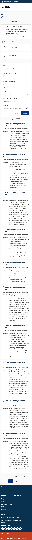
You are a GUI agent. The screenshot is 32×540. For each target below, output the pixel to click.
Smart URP (4, 523)
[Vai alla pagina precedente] (5, 481)
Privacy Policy (5, 536)
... (21, 481)
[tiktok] (17, 529)
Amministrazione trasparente (22, 499)
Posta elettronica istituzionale (10, 517)
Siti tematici (4, 512)
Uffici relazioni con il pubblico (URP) (12, 520)
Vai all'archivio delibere (10, 17)
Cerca (5, 66)
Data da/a (6, 105)
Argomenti (4, 509)
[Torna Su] (26, 534)
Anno (14, 73)
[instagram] (9, 529)
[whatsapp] (3, 529)
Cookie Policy (5, 533)
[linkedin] (11, 529)
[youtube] (14, 529)
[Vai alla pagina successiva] (26, 481)
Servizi (3, 501)
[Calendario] (27, 108)
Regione (3, 499)
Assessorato (7, 85)
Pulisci (16, 113)
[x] (20, 529)
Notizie (3, 507)
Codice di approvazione (10, 98)
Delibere (14, 21)
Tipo (4, 91)
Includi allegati (7, 73)
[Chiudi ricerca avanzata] (27, 82)
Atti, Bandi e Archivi (7, 504)
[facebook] (6, 529)
